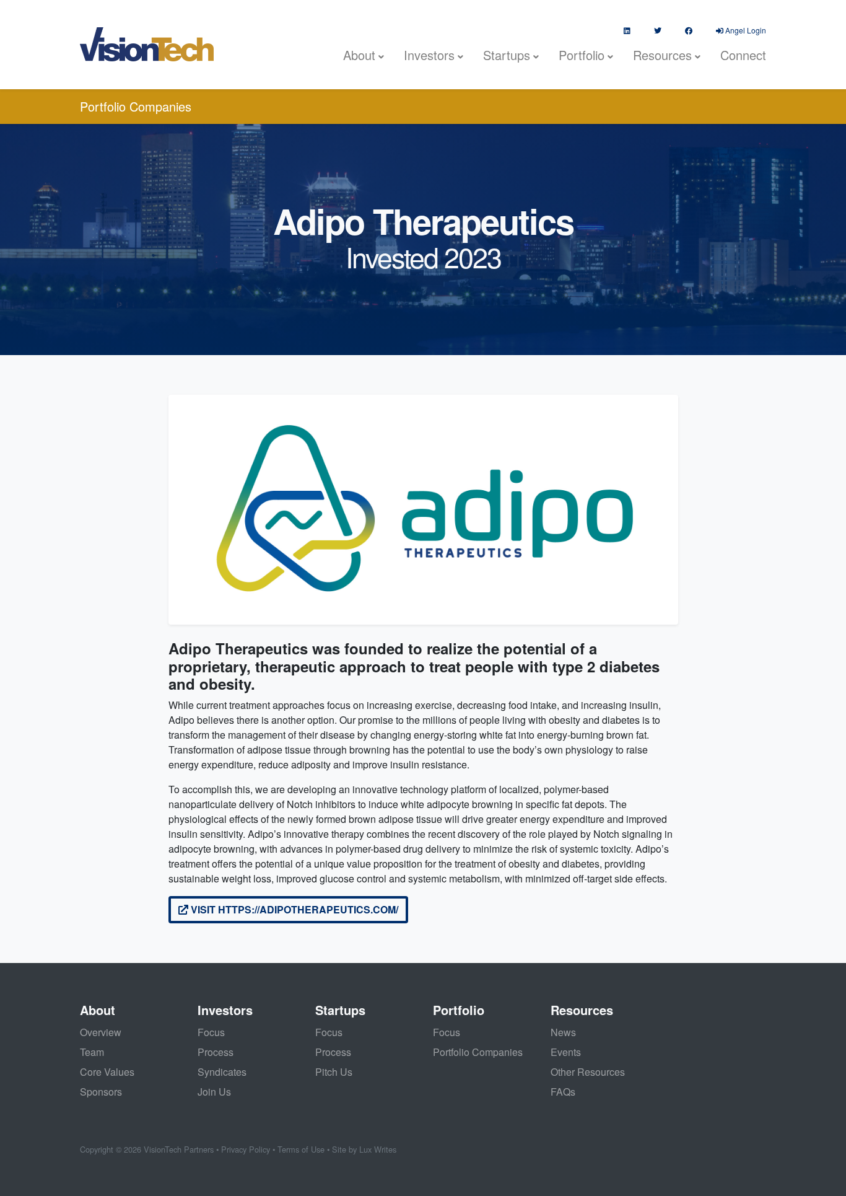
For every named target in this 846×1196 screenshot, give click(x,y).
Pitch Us (333, 1072)
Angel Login (744, 30)
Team (92, 1052)
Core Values (107, 1072)
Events (566, 1052)
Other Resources (588, 1072)
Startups (506, 55)
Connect (743, 55)
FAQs (563, 1091)
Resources (662, 55)
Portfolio (581, 55)
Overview (100, 1032)
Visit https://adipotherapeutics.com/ (293, 909)
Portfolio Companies (135, 106)
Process (215, 1052)
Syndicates (222, 1072)
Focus (211, 1032)
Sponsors (101, 1091)
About (359, 55)
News (563, 1032)
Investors (429, 55)
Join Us (214, 1091)
